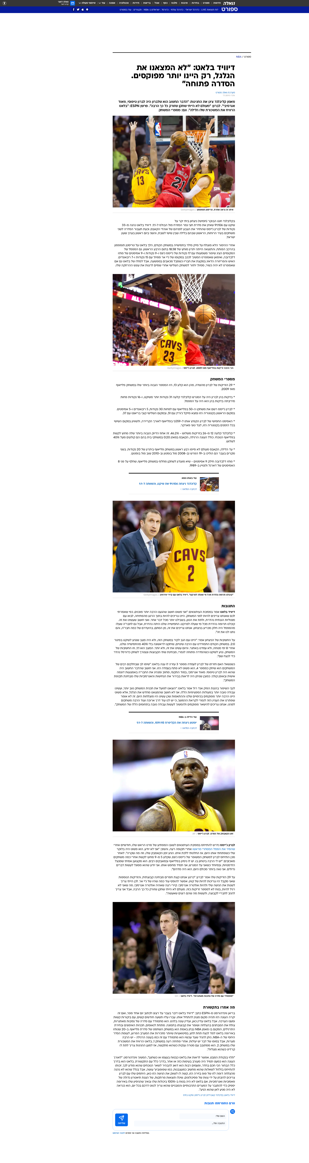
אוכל (156, 3)
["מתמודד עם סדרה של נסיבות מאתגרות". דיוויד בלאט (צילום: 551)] (174, 950)
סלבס (174, 3)
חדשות (217, 3)
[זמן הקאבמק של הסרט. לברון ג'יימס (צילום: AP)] (174, 788)
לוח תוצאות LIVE (209, 10)
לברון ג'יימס (200, 1095)
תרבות (184, 3)
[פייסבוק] (74, 10)
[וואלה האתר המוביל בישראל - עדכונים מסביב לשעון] (229, 3)
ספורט (206, 3)
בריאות (147, 3)
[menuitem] (215, 3)
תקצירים (137, 10)
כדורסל (165, 10)
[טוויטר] (78, 10)
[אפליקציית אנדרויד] (87, 10)
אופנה (112, 3)
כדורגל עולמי (177, 10)
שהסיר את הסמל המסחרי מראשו (213, 849)
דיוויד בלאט (229, 1095)
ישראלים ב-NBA (151, 10)
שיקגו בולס (188, 1095)
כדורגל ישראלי (192, 10)
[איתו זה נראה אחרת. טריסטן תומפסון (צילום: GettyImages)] (174, 164)
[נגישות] (4, 3)
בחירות (195, 3)
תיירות (136, 3)
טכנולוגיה (124, 3)
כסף (165, 3)
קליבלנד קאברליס (214, 1095)
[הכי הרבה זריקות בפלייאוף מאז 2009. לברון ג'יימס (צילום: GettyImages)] (174, 322)
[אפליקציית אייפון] (83, 10)
